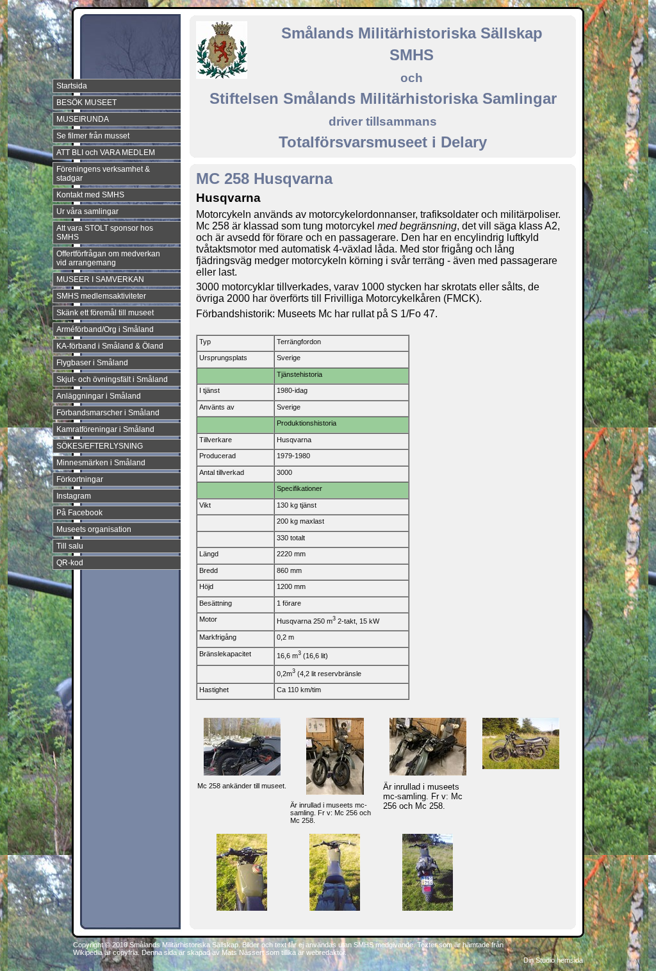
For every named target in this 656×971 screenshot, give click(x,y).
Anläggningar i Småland (98, 396)
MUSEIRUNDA (82, 119)
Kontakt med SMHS (90, 194)
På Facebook (79, 512)
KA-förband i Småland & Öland (109, 346)
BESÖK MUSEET (86, 102)
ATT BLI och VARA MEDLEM (105, 152)
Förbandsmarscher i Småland (108, 412)
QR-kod (69, 562)
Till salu (69, 546)
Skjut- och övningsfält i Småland (112, 379)
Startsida (71, 85)
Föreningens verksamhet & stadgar (103, 174)
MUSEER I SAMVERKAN (100, 279)
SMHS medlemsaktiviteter (101, 296)
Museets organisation (93, 529)
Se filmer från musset (92, 135)
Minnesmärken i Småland (100, 462)
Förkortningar (79, 479)
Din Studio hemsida (553, 960)
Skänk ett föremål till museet (105, 312)
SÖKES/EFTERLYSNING (99, 446)
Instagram (73, 496)
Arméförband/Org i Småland (105, 329)
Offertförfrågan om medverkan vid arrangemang (108, 258)
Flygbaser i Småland (92, 362)
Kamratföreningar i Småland (105, 429)
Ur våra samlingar (87, 211)
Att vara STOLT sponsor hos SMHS (104, 233)
